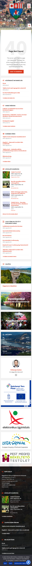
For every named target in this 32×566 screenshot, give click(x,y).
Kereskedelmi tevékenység (11, 240)
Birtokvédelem (7, 235)
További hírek (6, 161)
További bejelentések (8, 553)
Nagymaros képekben (10, 286)
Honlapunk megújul (8, 121)
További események (7, 516)
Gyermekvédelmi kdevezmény (11, 231)
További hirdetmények (9, 126)
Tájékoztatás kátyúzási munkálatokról (14, 137)
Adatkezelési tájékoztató (8, 485)
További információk (9, 98)
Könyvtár (13, 210)
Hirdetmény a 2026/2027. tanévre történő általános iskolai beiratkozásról (14, 115)
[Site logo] (16, 20)
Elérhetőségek (6, 483)
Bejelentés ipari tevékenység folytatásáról (15, 245)
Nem (10, 563)
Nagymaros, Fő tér (15, 177)
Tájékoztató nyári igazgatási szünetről (14, 88)
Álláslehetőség (7, 156)
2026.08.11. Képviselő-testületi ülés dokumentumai (13, 250)
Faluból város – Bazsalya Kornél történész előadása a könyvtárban (19, 204)
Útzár (4, 83)
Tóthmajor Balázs (16, 370)
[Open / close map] (29, 25)
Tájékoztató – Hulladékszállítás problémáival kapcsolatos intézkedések (14, 150)
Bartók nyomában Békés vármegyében (18, 182)
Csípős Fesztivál (16, 172)
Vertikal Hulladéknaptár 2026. (11, 93)
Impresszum (5, 487)
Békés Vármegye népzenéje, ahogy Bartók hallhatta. (19, 192)
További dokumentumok (9, 256)
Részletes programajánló (10, 214)
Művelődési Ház (14, 188)
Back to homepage (16, 71)
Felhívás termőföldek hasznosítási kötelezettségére (13, 109)
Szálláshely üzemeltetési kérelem (12, 226)
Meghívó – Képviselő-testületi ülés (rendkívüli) (13, 143)
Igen (5, 563)
